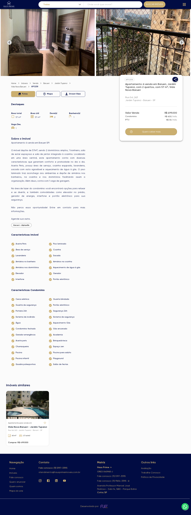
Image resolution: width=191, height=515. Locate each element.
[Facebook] (48, 480)
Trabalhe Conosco (150, 472)
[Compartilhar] (175, 79)
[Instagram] (40, 480)
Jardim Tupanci (61, 83)
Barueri (46, 83)
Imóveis (24, 83)
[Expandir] (80, 4)
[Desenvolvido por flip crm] (105, 506)
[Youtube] (64, 480)
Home (13, 83)
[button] (23, 94)
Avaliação (146, 468)
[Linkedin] (56, 480)
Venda (35, 83)
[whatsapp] (184, 506)
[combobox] (62, 4)
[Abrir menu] (184, 4)
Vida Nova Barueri (18, 87)
